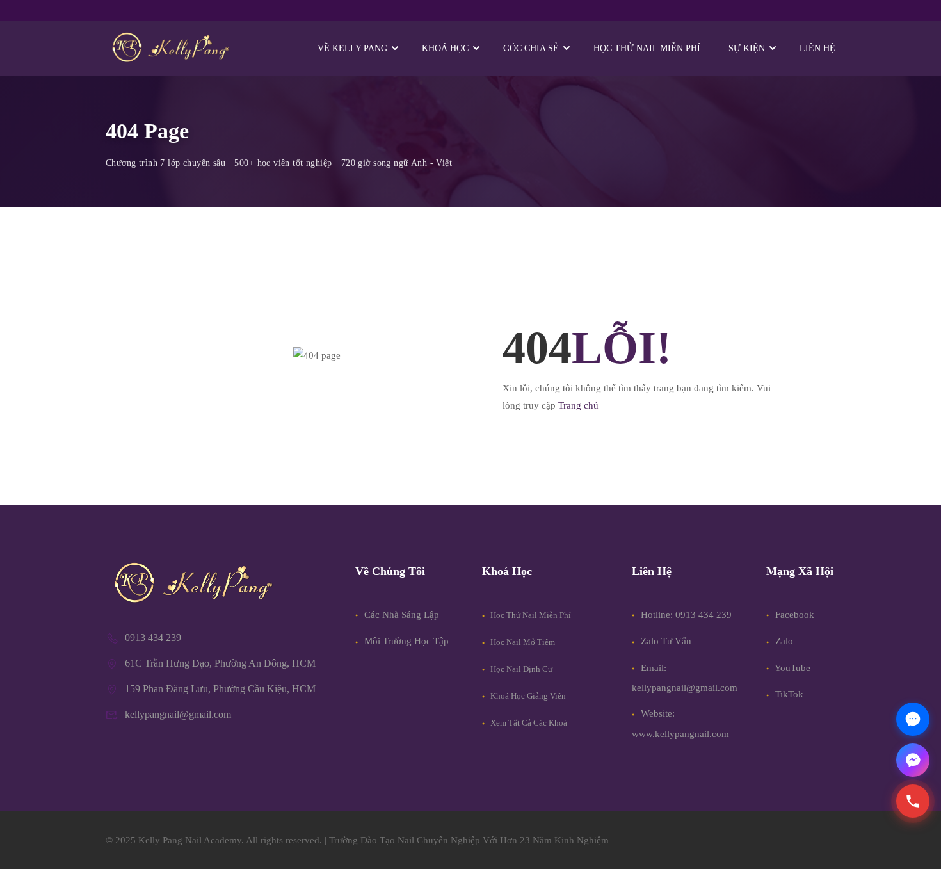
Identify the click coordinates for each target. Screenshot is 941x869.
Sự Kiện (746, 48)
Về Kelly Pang (352, 48)
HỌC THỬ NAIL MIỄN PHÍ (646, 48)
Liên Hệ (817, 48)
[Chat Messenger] (912, 760)
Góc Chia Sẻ (531, 48)
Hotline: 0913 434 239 (686, 615)
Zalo (783, 641)
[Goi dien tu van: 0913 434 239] (912, 801)
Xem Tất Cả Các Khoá (527, 722)
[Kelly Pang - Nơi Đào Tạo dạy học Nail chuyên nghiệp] (170, 48)
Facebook (793, 615)
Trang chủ (578, 405)
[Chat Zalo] (912, 719)
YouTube (791, 668)
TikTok (788, 694)
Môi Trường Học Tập (405, 641)
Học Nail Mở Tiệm (521, 642)
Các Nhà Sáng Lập (400, 615)
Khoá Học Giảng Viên (527, 696)
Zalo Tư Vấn (666, 641)
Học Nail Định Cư (520, 669)
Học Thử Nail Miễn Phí (529, 615)
